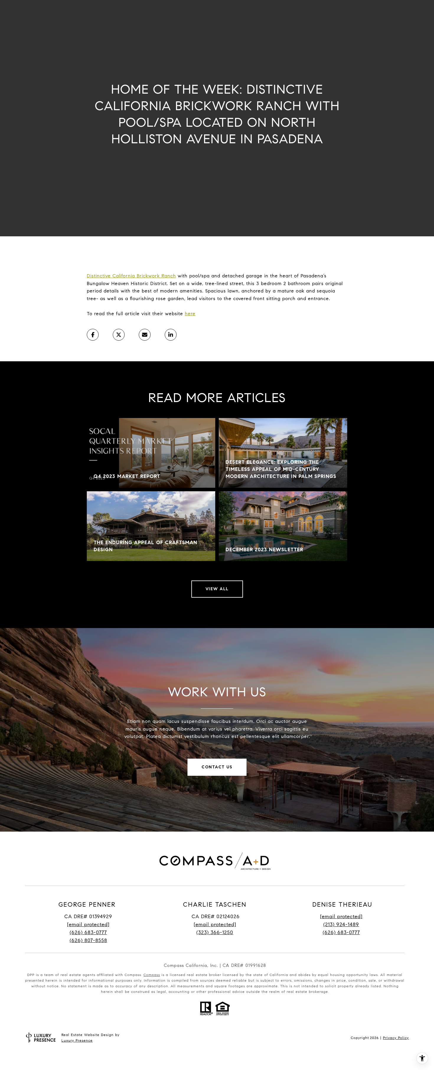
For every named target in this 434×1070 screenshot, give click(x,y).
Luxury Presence (77, 1040)
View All (217, 588)
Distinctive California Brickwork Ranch (131, 276)
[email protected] (341, 916)
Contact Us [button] (217, 767)
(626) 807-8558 (88, 940)
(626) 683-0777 (88, 932)
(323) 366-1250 (214, 932)
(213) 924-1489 (341, 924)
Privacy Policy (396, 1037)
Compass (151, 975)
